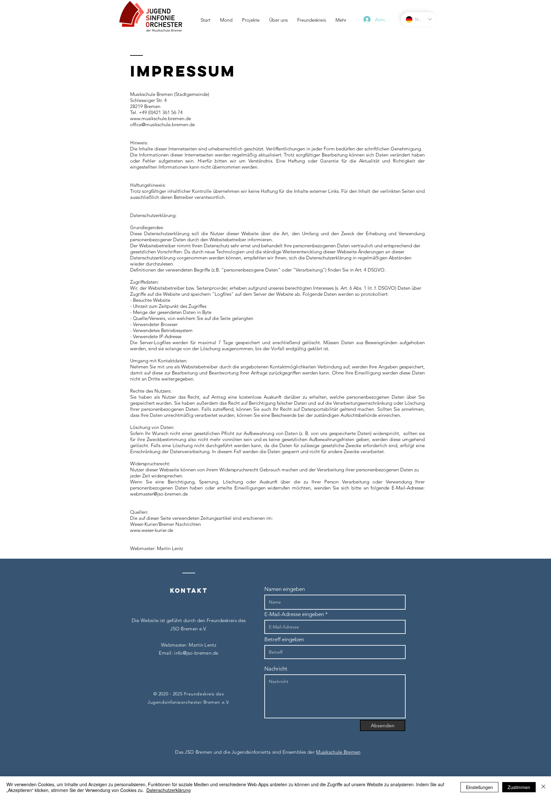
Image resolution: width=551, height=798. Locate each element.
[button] (250, 20)
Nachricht (275, 668)
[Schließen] (543, 787)
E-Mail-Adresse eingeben (294, 614)
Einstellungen (479, 787)
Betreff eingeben (284, 639)
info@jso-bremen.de (196, 653)
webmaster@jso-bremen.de (159, 494)
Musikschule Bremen (338, 752)
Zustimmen (519, 787)
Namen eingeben (284, 589)
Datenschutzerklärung (168, 790)
